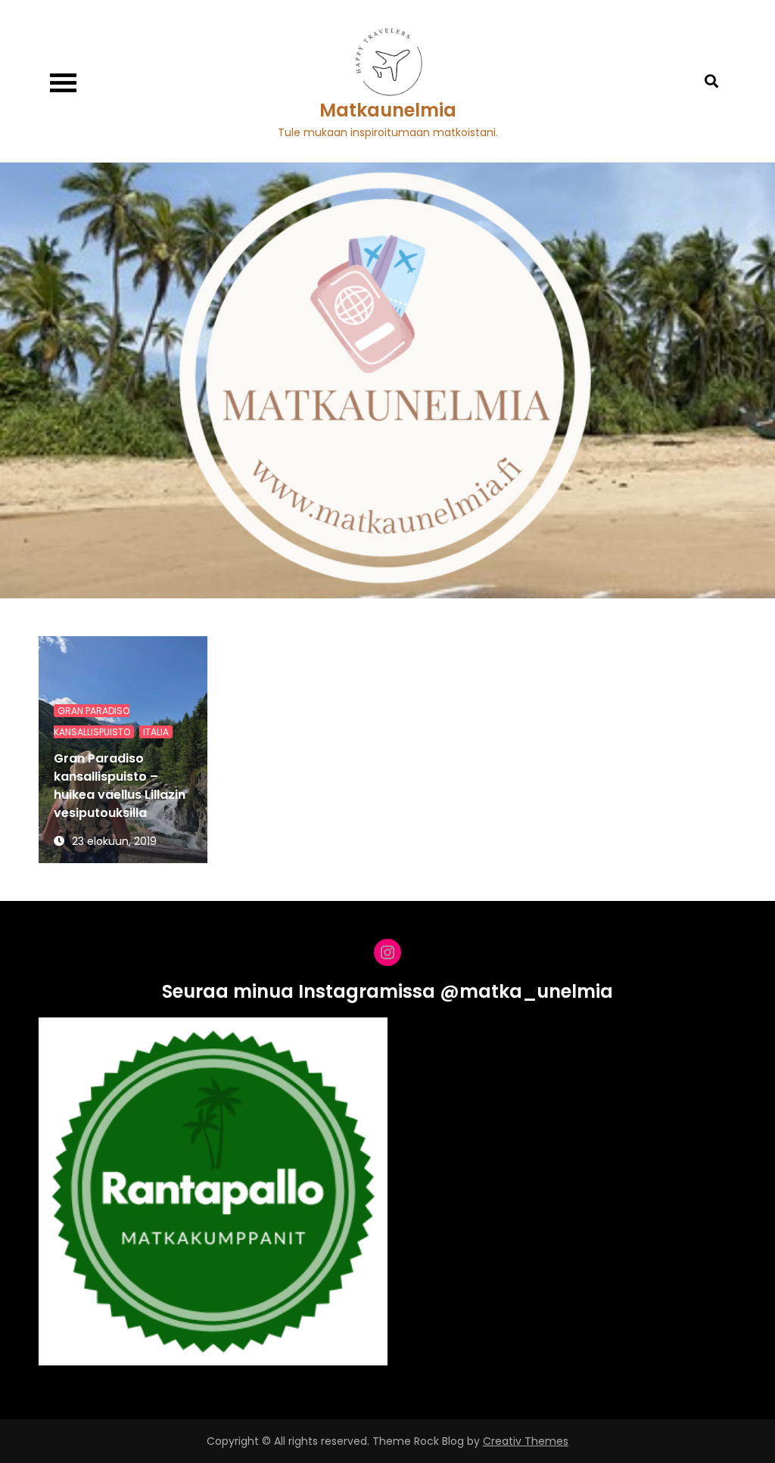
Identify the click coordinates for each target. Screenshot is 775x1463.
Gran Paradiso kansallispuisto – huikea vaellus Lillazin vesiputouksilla (119, 786)
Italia (156, 731)
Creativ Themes (525, 1441)
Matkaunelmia (387, 110)
